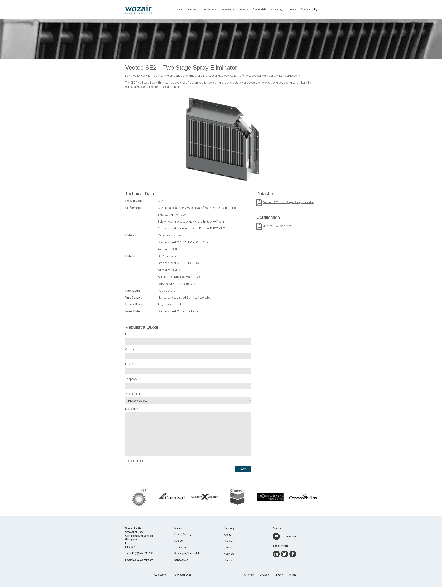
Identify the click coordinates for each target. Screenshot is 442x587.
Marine (178, 528)
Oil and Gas (180, 547)
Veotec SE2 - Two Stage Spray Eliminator (288, 202)
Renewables (181, 560)
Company (276, 9)
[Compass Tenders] (270, 497)
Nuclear (178, 541)
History (229, 541)
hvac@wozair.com (142, 560)
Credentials (259, 9)
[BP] (139, 497)
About (228, 534)
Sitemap (249, 574)
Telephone (132, 379)
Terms (292, 574)
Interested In (133, 394)
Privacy (279, 574)
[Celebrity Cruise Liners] (204, 497)
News (293, 9)
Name (129, 334)
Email (129, 364)
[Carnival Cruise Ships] (172, 497)
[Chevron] (237, 497)
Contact (305, 9)
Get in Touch (288, 536)
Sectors (191, 9)
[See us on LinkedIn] (276, 554)
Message (131, 408)
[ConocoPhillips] (303, 497)
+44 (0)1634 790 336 (141, 553)
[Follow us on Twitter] (284, 554)
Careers (229, 553)
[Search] (315, 9)
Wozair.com (159, 574)
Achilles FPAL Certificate (278, 226)
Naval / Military (182, 534)
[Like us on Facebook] (292, 554)
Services (227, 9)
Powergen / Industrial (186, 553)
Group (228, 547)
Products (209, 9)
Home (179, 9)
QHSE (242, 9)
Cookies (264, 574)
